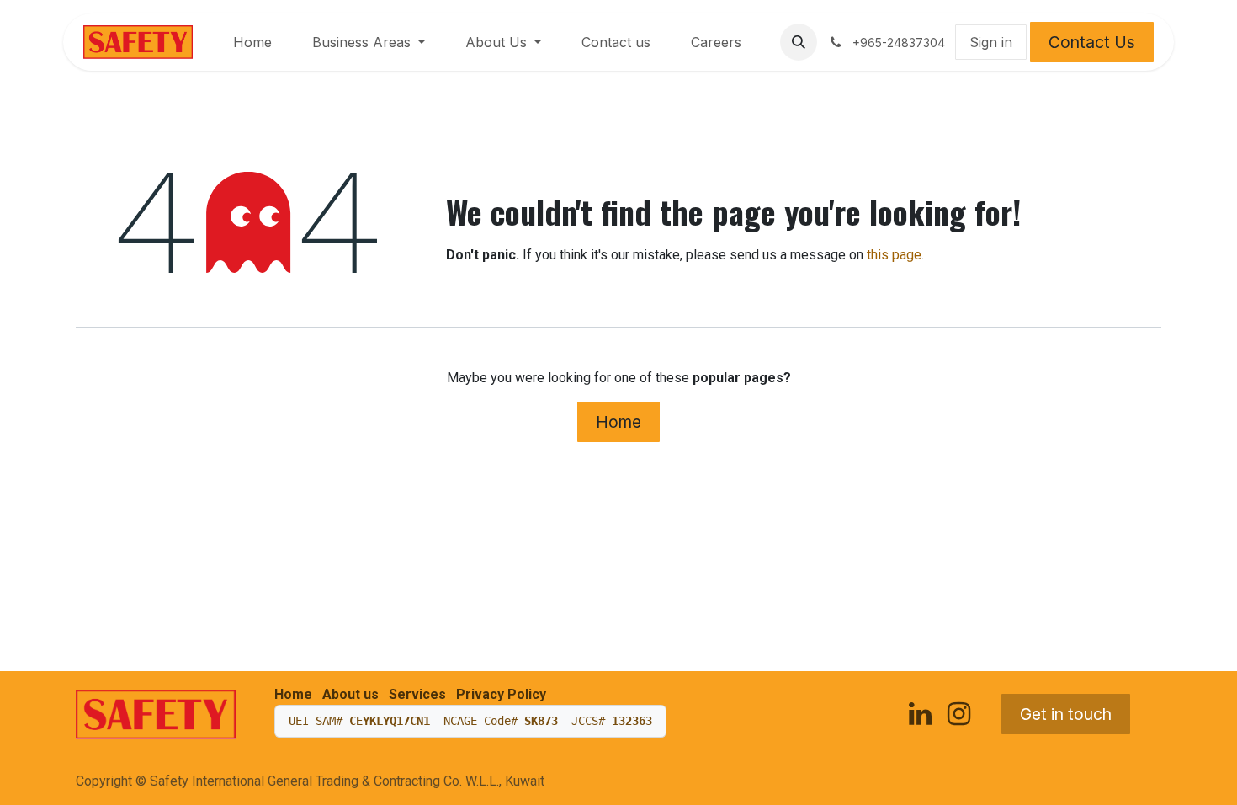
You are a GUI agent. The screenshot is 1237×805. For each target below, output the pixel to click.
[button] (798, 42)
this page (894, 255)
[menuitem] (252, 42)
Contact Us (1092, 42)
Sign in (990, 42)
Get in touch (1066, 714)
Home (618, 422)
